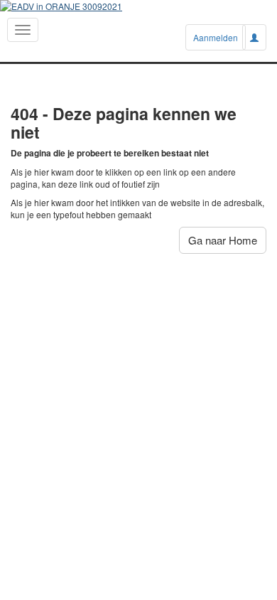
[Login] (254, 37)
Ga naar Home (222, 239)
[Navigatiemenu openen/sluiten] (22, 30)
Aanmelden (215, 37)
